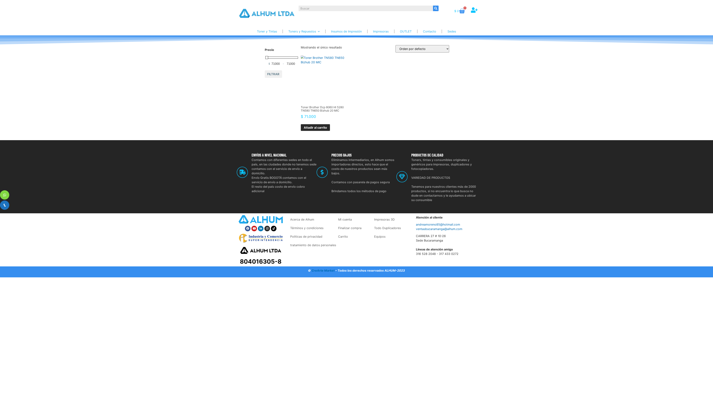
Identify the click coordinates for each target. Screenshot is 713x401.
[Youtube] (254, 228)
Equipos (379, 236)
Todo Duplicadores (387, 228)
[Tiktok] (273, 228)
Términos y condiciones (306, 228)
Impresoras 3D (384, 219)
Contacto (429, 31)
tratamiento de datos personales (313, 245)
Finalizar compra (350, 228)
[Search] (436, 8)
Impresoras (381, 31)
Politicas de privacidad (306, 236)
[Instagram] (267, 228)
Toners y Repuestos (302, 31)
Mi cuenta (345, 219)
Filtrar (273, 74)
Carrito (343, 236)
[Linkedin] (260, 228)
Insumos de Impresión (346, 31)
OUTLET (406, 31)
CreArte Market (323, 270)
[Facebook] (247, 228)
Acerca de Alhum (302, 219)
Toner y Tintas (267, 31)
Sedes (451, 31)
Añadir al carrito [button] (315, 127)
